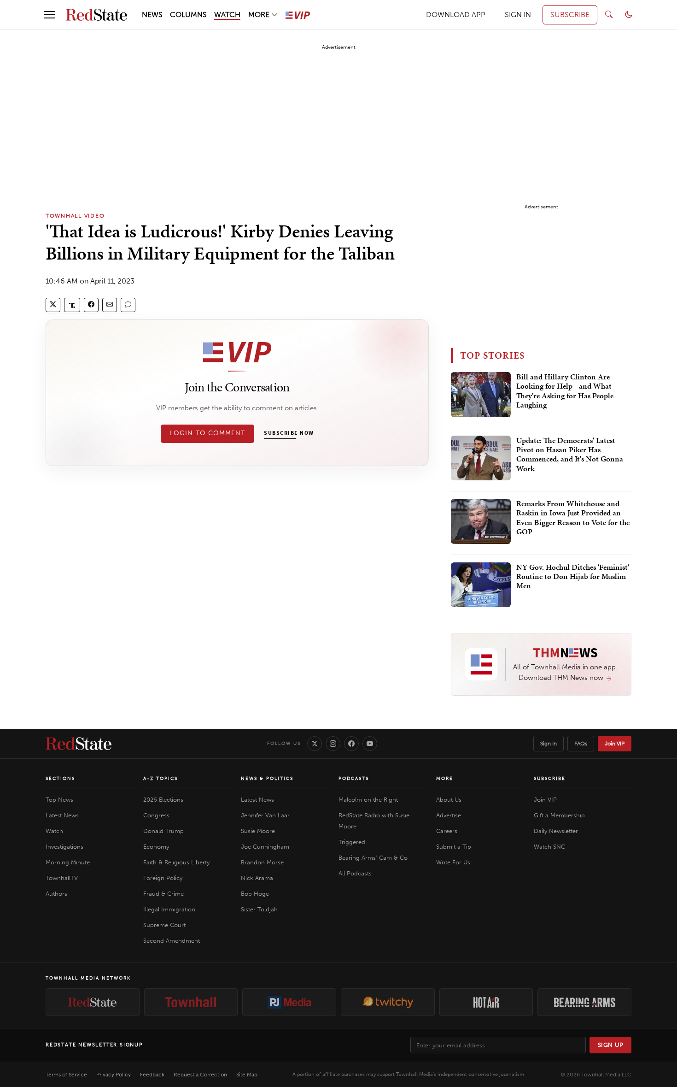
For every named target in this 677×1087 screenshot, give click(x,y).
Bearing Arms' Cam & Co (373, 857)
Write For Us (453, 862)
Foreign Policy (162, 877)
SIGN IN (518, 14)
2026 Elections (163, 799)
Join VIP (614, 743)
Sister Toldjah (259, 909)
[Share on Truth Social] (72, 305)
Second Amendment (171, 940)
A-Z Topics (160, 778)
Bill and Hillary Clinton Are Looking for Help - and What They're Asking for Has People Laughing (564, 391)
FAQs (580, 743)
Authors (56, 893)
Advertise (448, 815)
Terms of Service (66, 1074)
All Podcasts (355, 873)
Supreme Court (164, 925)
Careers (446, 830)
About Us (448, 799)
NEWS (152, 14)
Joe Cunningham (265, 846)
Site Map (246, 1074)
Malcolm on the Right (368, 799)
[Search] (609, 14)
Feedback (152, 1074)
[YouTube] (369, 743)
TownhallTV (62, 877)
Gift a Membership (559, 815)
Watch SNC (549, 846)
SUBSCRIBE (569, 14)
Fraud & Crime (163, 893)
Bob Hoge (255, 893)
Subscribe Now (289, 433)
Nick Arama (257, 877)
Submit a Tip (453, 846)
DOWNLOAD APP (455, 14)
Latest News (62, 815)
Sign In (548, 743)
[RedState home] (78, 743)
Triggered (351, 842)
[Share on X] (53, 305)
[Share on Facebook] (91, 305)
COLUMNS (188, 14)
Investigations (64, 846)
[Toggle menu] (49, 15)
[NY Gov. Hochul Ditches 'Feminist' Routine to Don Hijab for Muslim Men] (481, 585)
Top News (59, 799)
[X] (314, 743)
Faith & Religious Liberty (176, 862)
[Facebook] (351, 743)
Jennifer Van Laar (265, 815)
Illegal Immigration (169, 909)
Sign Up (611, 1044)
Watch (54, 830)
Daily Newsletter (556, 830)
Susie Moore (258, 830)
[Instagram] (333, 743)
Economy (156, 846)
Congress (156, 815)
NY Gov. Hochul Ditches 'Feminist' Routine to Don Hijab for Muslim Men (572, 576)
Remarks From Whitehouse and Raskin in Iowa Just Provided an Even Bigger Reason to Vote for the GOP (573, 518)
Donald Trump (163, 830)
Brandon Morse (262, 862)
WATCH (227, 14)
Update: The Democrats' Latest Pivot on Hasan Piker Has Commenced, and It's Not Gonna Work (569, 455)
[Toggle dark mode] (628, 14)
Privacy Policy (113, 1074)
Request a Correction (200, 1074)
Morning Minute (68, 862)
